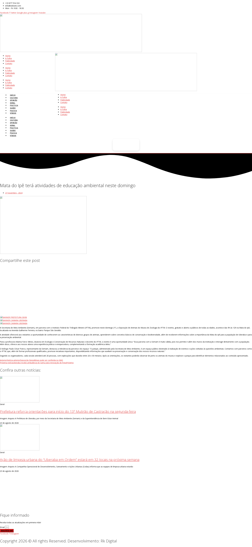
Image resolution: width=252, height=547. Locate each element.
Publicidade (10, 61)
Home (7, 55)
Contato (8, 63)
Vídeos (13, 113)
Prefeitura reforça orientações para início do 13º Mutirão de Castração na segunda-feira (68, 411)
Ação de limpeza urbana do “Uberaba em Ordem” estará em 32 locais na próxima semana (69, 459)
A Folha (8, 58)
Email (2, 527)
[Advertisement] (126, 284)
